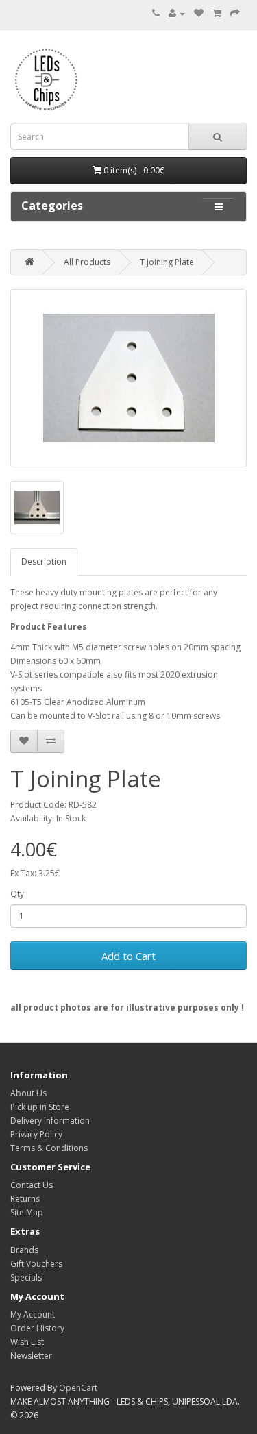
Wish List (27, 1342)
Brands (24, 1250)
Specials (26, 1277)
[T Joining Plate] (128, 378)
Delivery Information (50, 1120)
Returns (25, 1198)
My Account (32, 1314)
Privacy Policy (36, 1134)
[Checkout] (235, 13)
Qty (17, 894)
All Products (87, 262)
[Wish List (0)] (199, 13)
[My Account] (177, 13)
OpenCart (78, 1388)
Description (43, 561)
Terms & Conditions (49, 1148)
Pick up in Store (39, 1107)
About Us (28, 1093)
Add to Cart (128, 956)
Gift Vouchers (36, 1264)
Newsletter (31, 1355)
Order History (37, 1328)
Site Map (26, 1212)
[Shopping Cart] (216, 13)
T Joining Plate (167, 262)
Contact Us (31, 1185)
